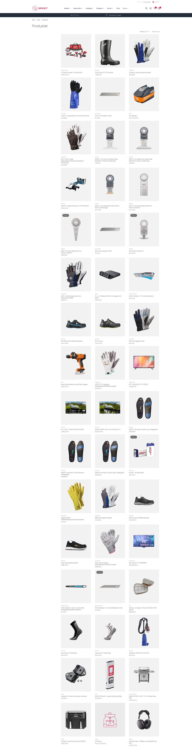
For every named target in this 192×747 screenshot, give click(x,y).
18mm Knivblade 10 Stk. (103, 116)
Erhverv (139, 2)
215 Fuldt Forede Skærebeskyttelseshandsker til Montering (72, 161)
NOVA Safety (133, 294)
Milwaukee (64, 70)
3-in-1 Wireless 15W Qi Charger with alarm (108, 297)
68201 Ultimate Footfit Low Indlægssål (143, 429)
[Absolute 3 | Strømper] (76, 631)
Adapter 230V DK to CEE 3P (139, 653)
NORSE (97, 157)
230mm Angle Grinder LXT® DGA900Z (75, 206)
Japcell (131, 470)
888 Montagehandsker (103, 518)
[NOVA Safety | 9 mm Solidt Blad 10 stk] (110, 586)
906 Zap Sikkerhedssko (69, 563)
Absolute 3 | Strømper (69, 653)
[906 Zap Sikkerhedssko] (76, 541)
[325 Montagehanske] (144, 319)
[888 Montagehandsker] (110, 496)
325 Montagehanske (136, 341)
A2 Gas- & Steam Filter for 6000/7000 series (143, 609)
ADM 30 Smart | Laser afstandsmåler (108, 696)
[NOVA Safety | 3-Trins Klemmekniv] (144, 274)
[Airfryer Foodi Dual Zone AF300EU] (76, 720)
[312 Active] (110, 319)
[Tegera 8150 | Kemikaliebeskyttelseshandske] (76, 496)
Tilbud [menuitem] (118, 8)
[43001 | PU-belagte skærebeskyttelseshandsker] (110, 363)
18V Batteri (133, 116)
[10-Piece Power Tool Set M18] (76, 51)
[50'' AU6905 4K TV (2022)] (144, 363)
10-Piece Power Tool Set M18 (71, 72)
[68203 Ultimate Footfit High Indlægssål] (110, 451)
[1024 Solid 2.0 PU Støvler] (110, 51)
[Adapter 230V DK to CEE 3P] (144, 631)
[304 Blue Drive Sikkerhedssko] (76, 319)
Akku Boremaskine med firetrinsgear (74, 384)
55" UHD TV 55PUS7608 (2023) (72, 429)
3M (130, 605)
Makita (63, 203)
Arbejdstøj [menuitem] (89, 8)
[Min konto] (150, 8)
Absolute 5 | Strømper (103, 653)
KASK (62, 694)
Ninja (62, 739)
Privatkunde (146, 2)
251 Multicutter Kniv (136, 251)
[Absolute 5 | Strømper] (110, 631)
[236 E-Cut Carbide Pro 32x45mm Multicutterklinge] (110, 184)
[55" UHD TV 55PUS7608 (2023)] (76, 408)
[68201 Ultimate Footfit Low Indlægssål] (144, 408)
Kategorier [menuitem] (99, 8)
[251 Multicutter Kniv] (144, 229)
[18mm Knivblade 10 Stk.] (110, 94)
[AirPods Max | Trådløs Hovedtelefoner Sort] (144, 720)
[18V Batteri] (144, 94)
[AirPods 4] (110, 720)
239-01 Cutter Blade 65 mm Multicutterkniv (71, 252)
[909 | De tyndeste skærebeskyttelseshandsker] (110, 541)
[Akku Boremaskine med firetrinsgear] (76, 363)
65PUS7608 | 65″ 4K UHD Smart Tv (108, 429)
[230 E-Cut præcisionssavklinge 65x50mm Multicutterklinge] (144, 137)
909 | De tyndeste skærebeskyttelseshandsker (105, 564)
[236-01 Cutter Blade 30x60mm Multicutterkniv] (144, 184)
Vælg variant (108, 334)
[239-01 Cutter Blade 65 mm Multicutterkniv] (76, 229)
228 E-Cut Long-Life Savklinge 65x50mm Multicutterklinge (106, 160)
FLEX (96, 694)
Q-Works (98, 113)
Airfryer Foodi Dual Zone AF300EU (73, 741)
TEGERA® (131, 70)
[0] (158, 8)
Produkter (45, 19)
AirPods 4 (98, 741)
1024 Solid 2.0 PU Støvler (104, 72)
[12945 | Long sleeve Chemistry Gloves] (76, 94)
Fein (130, 113)
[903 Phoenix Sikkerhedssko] (144, 496)
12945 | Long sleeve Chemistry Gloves (75, 116)
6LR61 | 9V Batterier (136, 473)
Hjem (33, 19)
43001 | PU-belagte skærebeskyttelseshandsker (105, 385)
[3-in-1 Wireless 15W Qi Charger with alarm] (110, 274)
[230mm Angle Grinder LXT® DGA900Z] (76, 184)
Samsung (132, 382)
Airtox (63, 651)
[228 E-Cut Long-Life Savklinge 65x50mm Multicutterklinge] (110, 137)
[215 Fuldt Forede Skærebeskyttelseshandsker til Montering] (76, 137)
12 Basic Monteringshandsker (140, 72)
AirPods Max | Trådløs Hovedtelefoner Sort (143, 742)
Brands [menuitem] (109, 8)
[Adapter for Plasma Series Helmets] (76, 675)
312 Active (99, 341)
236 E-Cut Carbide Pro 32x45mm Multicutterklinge (107, 207)
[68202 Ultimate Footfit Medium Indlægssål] (76, 451)
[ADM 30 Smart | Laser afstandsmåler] (110, 675)
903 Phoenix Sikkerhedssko (139, 518)
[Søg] (146, 8)
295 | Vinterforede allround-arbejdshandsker (71, 297)
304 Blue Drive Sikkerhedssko (71, 341)
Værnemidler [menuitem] (77, 8)
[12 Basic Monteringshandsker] (144, 51)
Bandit (131, 651)
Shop (38, 19)
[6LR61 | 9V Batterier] (144, 451)
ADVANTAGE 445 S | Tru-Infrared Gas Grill (142, 697)
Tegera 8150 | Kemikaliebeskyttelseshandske (72, 519)
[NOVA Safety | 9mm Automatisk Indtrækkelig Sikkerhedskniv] (76, 586)
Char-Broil (132, 694)
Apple (97, 739)
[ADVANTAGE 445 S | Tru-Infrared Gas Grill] (144, 675)
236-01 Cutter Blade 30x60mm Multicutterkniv (140, 207)
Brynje (97, 70)
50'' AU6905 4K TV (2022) (138, 384)
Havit (96, 294)
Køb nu (74, 65)
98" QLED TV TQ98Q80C (138, 563)
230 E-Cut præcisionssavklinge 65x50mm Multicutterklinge (140, 160)
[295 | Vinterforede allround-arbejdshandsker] (76, 274)
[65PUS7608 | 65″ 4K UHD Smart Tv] (110, 408)
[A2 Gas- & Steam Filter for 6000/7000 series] (144, 586)
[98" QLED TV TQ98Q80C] (144, 541)
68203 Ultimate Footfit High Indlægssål (109, 473)
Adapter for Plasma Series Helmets (74, 696)
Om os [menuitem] (125, 8)
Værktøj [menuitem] (66, 8)
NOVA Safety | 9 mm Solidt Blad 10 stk (108, 608)
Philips (63, 427)
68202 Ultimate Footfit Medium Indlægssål (72, 473)
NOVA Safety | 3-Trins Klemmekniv (141, 296)
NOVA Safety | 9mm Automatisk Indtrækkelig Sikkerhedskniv (72, 609)
